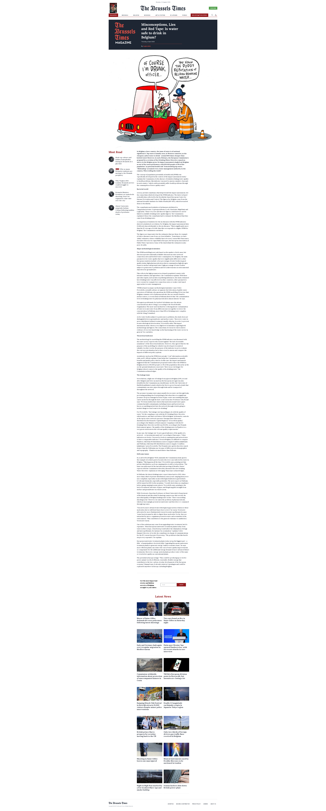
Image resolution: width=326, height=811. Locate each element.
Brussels (125, 15)
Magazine (113, 15)
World (184, 15)
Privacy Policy (196, 804)
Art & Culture (160, 15)
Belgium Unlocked (199, 15)
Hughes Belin (147, 46)
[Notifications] (215, 15)
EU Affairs (173, 15)
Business (147, 15)
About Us (213, 804)
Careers (205, 804)
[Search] (212, 15)
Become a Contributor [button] (182, 804)
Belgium (136, 15)
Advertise (171, 804)
